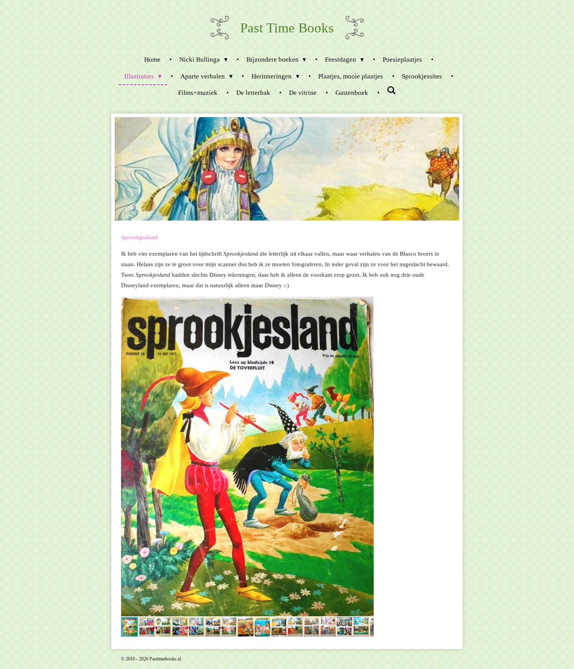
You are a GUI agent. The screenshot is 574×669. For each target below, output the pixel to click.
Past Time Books (287, 28)
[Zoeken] (391, 91)
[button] (366, 303)
